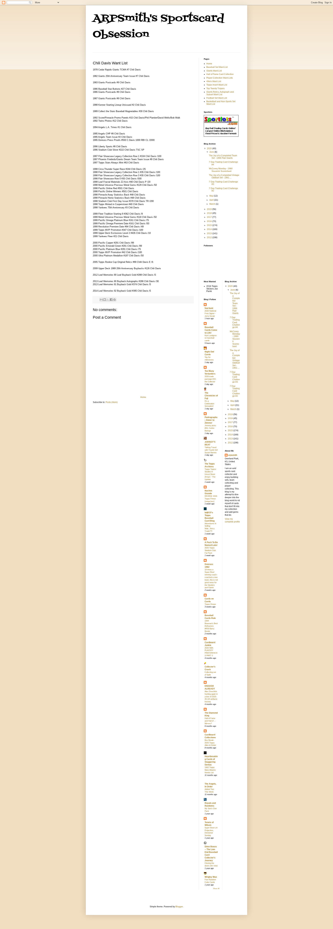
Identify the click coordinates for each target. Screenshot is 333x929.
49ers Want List (213, 81)
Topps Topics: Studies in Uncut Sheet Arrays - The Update (210, 474)
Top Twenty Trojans (215, 88)
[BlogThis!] (104, 299)
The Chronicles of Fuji (211, 396)
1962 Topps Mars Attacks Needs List (210, 770)
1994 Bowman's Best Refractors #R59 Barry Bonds (211, 626)
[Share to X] (108, 299)
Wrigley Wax (211, 877)
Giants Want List (214, 71)
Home (143, 397)
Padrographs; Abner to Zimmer (211, 420)
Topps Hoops (210, 604)
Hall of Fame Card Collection (220, 74)
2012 (209, 237)
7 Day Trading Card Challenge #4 (235, 322)
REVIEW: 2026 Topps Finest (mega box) (211, 498)
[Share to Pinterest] (114, 299)
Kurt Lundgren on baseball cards (211, 338)
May (211, 196)
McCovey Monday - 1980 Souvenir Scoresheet (221, 169)
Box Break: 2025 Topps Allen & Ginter (210, 742)
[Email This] (101, 299)
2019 (209, 209)
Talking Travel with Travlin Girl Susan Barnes (211, 450)
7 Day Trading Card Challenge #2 (235, 391)
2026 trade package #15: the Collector (210, 379)
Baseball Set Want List (217, 67)
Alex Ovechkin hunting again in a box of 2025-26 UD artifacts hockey (211, 696)
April (211, 200)
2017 (209, 217)
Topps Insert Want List (216, 85)
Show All (216, 888)
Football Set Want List (216, 98)
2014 (209, 229)
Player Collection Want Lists (219, 78)
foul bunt (209, 308)
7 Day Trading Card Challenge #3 (235, 377)
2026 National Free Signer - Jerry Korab (210, 313)
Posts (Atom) (112, 402)
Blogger (179, 906)
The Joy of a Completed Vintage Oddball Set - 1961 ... (224, 176)
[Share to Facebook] (111, 299)
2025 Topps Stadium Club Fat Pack (210, 550)
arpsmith (232, 455)
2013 (209, 233)
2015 (209, 225)
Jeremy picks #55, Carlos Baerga (210, 428)
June (212, 152)
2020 (209, 148)
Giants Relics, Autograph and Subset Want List (220, 93)
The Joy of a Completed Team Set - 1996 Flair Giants (223, 156)
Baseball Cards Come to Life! (211, 330)
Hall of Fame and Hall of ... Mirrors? (210, 721)
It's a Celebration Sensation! (209, 403)
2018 (209, 213)
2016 (209, 221)
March (212, 204)
